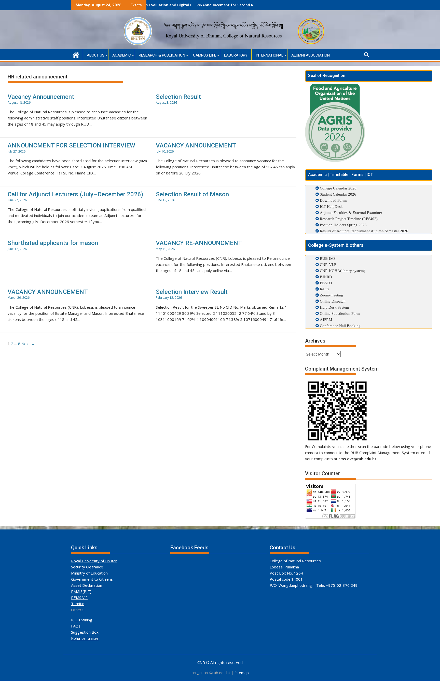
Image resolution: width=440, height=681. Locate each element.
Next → (28, 343)
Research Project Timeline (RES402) (349, 219)
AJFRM (325, 319)
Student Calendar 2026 (338, 194)
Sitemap (242, 672)
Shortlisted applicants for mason (53, 243)
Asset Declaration (86, 585)
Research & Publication (162, 55)
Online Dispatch (332, 301)
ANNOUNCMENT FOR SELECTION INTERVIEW (71, 145)
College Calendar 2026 (338, 188)
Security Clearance (87, 566)
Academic (121, 55)
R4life (324, 289)
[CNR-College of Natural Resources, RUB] (76, 54)
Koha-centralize (85, 638)
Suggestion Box (85, 632)
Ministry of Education (89, 573)
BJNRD (325, 277)
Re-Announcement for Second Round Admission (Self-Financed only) (232, 5)
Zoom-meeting (331, 295)
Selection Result (178, 96)
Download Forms (333, 200)
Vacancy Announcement (41, 96)
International (269, 55)
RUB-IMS (327, 258)
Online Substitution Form (339, 313)
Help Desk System (334, 307)
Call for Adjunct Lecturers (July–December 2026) (75, 194)
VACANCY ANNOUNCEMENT (196, 145)
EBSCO (325, 283)
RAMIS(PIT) (81, 591)
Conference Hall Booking (340, 326)
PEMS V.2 (79, 597)
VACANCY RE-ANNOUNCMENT (199, 243)
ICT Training (81, 619)
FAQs (75, 626)
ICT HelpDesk (331, 206)
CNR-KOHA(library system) (342, 271)
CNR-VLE (327, 264)
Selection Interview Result (192, 291)
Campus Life (204, 55)
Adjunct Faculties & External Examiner (351, 212)
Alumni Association (310, 55)
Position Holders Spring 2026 (343, 225)
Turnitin (77, 603)
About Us (95, 55)
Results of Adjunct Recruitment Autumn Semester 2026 (364, 231)
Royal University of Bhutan (94, 560)
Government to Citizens (92, 579)
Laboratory (236, 55)
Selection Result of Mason (192, 194)
